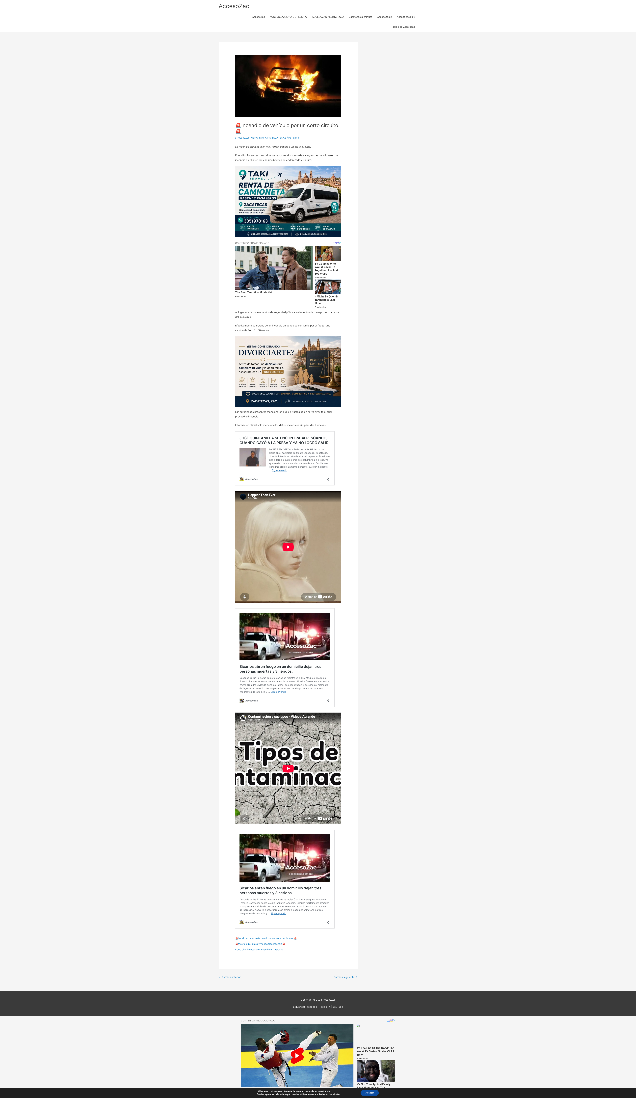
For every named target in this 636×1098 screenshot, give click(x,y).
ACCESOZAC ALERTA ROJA (328, 16)
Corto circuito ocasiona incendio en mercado (259, 949)
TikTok (323, 1006)
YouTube (338, 1006)
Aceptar (370, 1092)
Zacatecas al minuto (360, 16)
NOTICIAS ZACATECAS (272, 137)
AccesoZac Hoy (406, 16)
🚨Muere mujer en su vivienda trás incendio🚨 (260, 943)
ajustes (336, 1094)
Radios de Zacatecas (403, 26)
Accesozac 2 (384, 16)
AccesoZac (234, 5)
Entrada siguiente (345, 977)
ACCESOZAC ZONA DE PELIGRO (288, 16)
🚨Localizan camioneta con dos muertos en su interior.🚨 (266, 938)
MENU (254, 137)
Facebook (311, 1006)
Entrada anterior (230, 977)
